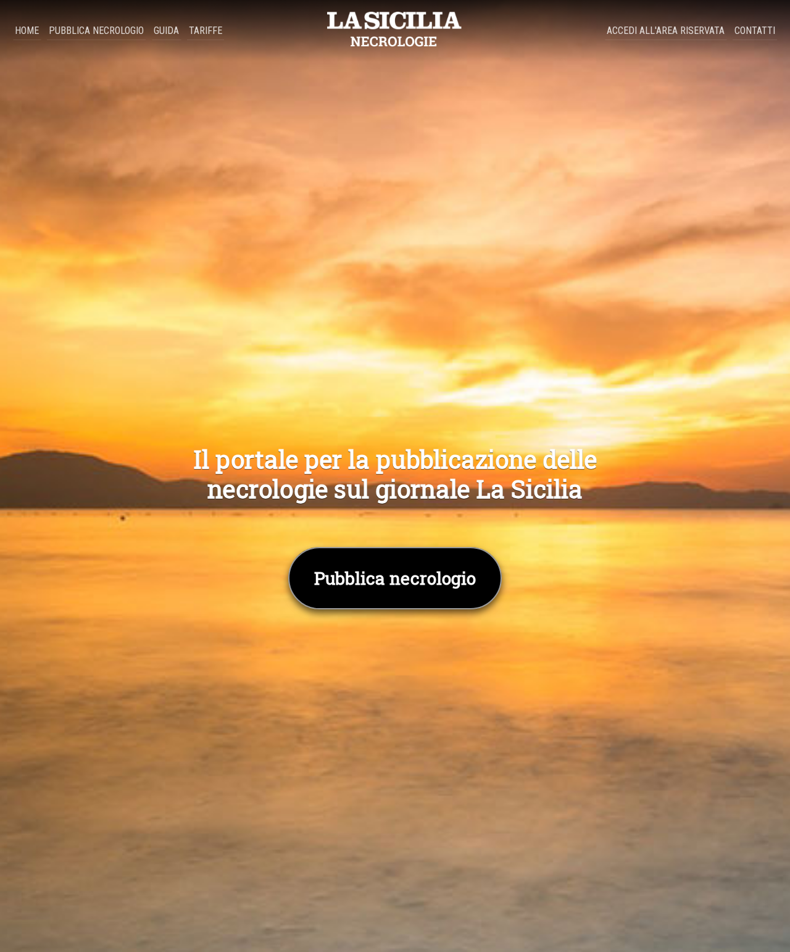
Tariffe (205, 30)
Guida (166, 30)
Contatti (754, 30)
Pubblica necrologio (96, 30)
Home (27, 30)
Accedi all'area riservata (666, 30)
